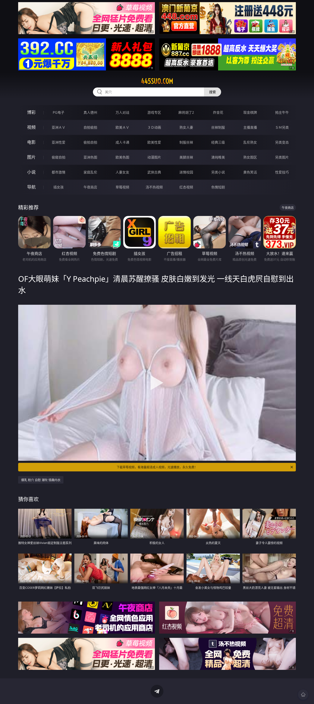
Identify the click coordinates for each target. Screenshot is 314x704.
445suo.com (157, 81)
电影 (31, 142)
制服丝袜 (186, 142)
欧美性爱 (154, 142)
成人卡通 (122, 142)
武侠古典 (154, 172)
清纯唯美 (218, 157)
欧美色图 (122, 157)
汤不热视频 (154, 187)
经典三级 (218, 142)
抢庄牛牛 (282, 112)
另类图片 (282, 157)
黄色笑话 (250, 172)
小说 (31, 172)
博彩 (31, 112)
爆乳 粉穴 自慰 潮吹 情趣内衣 (40, 480)
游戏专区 (154, 112)
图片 (31, 157)
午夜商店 (90, 187)
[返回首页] (303, 694)
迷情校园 (186, 172)
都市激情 (58, 172)
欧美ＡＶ (122, 127)
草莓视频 (122, 187)
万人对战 (122, 112)
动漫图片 (154, 157)
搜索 (212, 92)
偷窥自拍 (58, 157)
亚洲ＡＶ (58, 127)
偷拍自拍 (90, 142)
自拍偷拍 (90, 127)
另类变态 (282, 142)
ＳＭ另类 (282, 127)
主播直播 (250, 127)
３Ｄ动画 (154, 127)
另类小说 (218, 172)
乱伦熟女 (250, 142)
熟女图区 (250, 157)
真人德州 (90, 112)
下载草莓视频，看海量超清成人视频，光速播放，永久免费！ (157, 467)
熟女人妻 (186, 127)
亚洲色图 (90, 157)
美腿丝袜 (186, 157)
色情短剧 (218, 187)
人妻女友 (122, 172)
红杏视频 (186, 187)
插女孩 (58, 187)
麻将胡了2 (186, 112)
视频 (31, 127)
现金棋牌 (250, 112)
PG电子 (58, 112)
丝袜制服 (218, 127)
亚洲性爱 (58, 142)
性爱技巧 (282, 172)
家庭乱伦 (90, 172)
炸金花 (218, 112)
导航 (31, 187)
